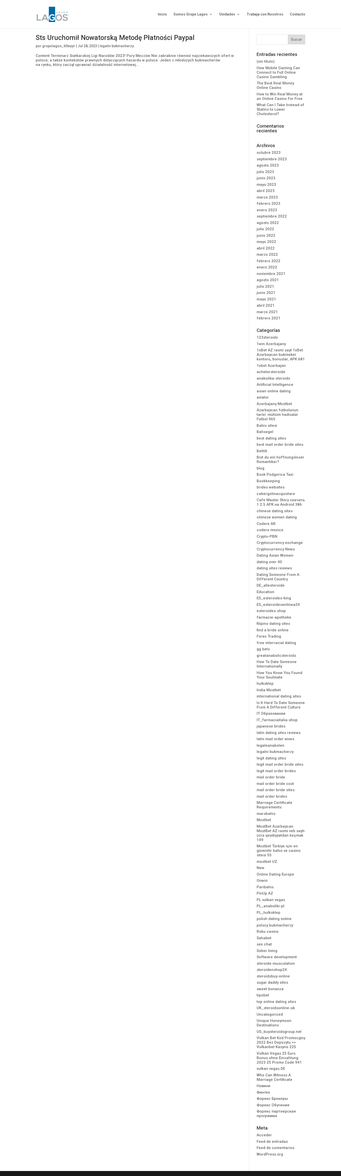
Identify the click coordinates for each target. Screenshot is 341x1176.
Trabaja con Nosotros (265, 14)
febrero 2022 (268, 261)
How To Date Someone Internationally (277, 664)
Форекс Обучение (273, 1105)
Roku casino (268, 931)
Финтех (263, 1092)
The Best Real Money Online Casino (275, 85)
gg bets (263, 649)
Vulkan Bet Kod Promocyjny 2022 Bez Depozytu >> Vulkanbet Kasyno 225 (281, 1042)
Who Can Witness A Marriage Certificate (274, 1077)
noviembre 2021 (271, 273)
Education (265, 592)
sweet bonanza (270, 989)
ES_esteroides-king (274, 598)
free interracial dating (276, 643)
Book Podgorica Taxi (275, 474)
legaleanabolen (270, 745)
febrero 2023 (268, 203)
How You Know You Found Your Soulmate (279, 675)
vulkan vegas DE (271, 1068)
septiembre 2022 (272, 216)
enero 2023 (267, 210)
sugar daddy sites (272, 982)
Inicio (162, 14)
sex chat (264, 944)
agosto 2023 (268, 165)
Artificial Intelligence (275, 384)
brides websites (271, 487)
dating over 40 (269, 562)
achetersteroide (271, 372)
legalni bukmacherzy (117, 46)
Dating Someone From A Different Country (278, 576)
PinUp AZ (265, 893)
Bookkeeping (268, 481)
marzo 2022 (267, 254)
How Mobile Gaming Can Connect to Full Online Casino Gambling (278, 72)
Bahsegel (265, 432)
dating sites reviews (274, 568)
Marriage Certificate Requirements (274, 804)
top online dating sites (276, 1001)
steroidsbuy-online (273, 976)
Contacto (297, 14)
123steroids (267, 337)
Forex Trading (269, 636)
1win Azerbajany (271, 344)
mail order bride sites (276, 790)
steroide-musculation (276, 963)
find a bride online (273, 630)
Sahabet (264, 938)
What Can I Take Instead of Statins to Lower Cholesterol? (280, 109)
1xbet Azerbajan (271, 365)
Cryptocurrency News (276, 549)
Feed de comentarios (275, 1148)
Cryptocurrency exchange (280, 542)
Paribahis (265, 887)
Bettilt (262, 451)
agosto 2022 (268, 223)
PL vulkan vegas (271, 900)
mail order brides (272, 796)
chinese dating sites (275, 511)
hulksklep (265, 683)
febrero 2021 (268, 318)
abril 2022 (266, 248)
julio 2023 (265, 172)
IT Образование (271, 713)
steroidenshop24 (272, 969)
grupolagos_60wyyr (58, 46)
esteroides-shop (271, 611)
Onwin (262, 880)
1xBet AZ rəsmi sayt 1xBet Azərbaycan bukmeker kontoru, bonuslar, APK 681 (281, 354)
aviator (263, 397)
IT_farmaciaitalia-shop (277, 720)
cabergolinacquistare (276, 493)
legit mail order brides (276, 771)
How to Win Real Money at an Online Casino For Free (280, 96)
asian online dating (274, 391)
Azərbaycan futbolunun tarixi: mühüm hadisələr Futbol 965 (277, 414)
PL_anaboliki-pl (270, 906)
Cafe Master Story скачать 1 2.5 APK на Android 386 (281, 502)
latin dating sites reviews (279, 732)
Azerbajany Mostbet (274, 404)
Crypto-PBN (267, 536)
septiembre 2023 (272, 159)
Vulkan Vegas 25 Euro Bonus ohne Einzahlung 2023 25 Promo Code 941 (279, 1058)
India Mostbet (269, 690)
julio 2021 (265, 286)
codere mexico (270, 530)
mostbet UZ (267, 861)
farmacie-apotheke (274, 617)
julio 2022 (265, 229)
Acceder (264, 1135)
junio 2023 (266, 178)
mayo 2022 (266, 241)
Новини (263, 1086)
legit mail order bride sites (280, 764)
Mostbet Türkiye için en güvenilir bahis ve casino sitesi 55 (279, 850)
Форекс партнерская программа (276, 1113)
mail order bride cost (275, 783)
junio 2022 (266, 235)
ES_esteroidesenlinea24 (278, 604)
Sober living (267, 950)
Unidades (227, 14)
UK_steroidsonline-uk (276, 1008)
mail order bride (271, 777)
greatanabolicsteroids (276, 655)
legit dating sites (271, 758)
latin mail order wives (275, 739)
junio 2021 (266, 292)
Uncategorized (270, 1014)
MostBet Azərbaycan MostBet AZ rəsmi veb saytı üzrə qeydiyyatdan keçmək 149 (281, 833)
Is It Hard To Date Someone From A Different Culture (281, 705)
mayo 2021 (266, 299)
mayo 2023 (266, 184)
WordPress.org (270, 1154)
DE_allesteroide (271, 585)
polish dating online (274, 919)
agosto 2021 (268, 280)
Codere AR (266, 523)
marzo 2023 (267, 197)
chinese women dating (277, 517)
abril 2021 (266, 305)
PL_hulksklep (268, 912)
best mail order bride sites (280, 444)
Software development (277, 957)
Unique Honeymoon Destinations (274, 1022)
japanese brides (271, 726)
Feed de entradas (272, 1141)
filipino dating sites (273, 623)
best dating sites (271, 438)
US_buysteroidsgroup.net (279, 1031)
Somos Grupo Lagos (190, 14)
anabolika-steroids (273, 378)
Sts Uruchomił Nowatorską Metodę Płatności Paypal (115, 38)
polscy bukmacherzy (275, 925)
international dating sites (279, 696)
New (260, 868)
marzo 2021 (267, 312)
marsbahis (266, 813)
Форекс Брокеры (272, 1098)
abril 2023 (266, 191)
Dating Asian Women (275, 555)
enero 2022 (267, 267)
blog (260, 468)
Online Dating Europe (275, 874)
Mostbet (264, 820)
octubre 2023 (269, 152)
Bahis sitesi (267, 425)
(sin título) (266, 61)
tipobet (263, 995)
